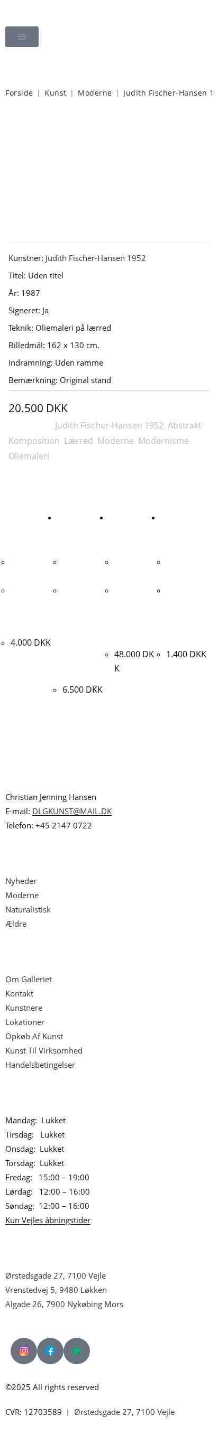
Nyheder (21, 880)
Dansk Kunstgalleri (54, 10)
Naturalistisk (29, 909)
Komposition (34, 440)
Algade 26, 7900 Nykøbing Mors (64, 1304)
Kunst (55, 93)
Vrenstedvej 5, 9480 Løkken (56, 1289)
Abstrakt (185, 425)
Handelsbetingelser (40, 1064)
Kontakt (19, 993)
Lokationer (24, 1022)
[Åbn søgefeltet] (109, 66)
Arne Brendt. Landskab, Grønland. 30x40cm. (184, 614)
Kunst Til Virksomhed (44, 1050)
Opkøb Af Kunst (34, 1036)
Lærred (78, 440)
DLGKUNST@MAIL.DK (72, 811)
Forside (19, 93)
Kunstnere (23, 1007)
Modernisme (163, 440)
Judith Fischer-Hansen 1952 (96, 258)
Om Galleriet (28, 979)
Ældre (15, 923)
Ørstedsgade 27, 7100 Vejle (55, 1275)
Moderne (95, 93)
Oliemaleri (28, 456)
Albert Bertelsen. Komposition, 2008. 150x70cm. (133, 614)
